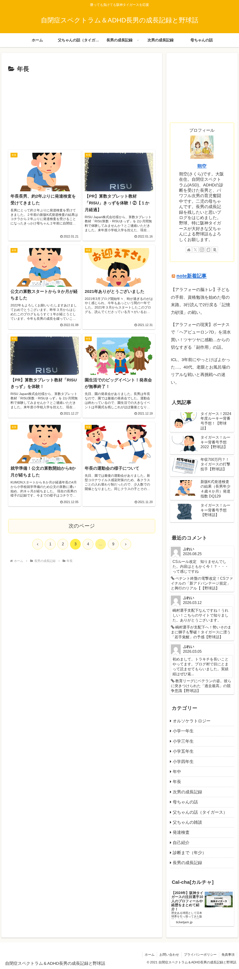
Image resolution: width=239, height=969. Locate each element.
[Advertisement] (81, 109)
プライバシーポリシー (200, 954)
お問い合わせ (169, 954)
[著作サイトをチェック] (189, 250)
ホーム (150, 954)
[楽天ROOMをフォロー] (215, 250)
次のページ (82, 526)
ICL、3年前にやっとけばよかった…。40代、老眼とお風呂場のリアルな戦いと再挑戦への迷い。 (200, 371)
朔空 (202, 166)
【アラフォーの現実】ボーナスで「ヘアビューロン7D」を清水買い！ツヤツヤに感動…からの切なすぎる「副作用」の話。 (201, 336)
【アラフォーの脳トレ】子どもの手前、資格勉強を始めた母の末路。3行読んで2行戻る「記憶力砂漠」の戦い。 (200, 301)
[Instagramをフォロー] (202, 250)
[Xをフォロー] (195, 250)
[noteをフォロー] (208, 250)
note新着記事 (191, 275)
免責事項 (228, 954)
